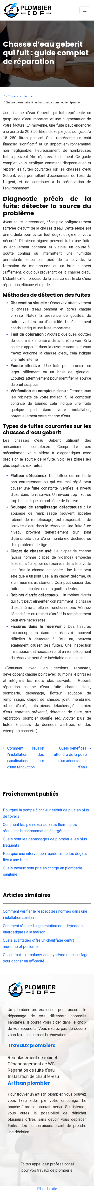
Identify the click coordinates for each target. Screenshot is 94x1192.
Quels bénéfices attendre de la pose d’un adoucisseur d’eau (70, 757)
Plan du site (47, 1188)
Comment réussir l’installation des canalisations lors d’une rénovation (25, 757)
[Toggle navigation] (84, 10)
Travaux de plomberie (22, 96)
